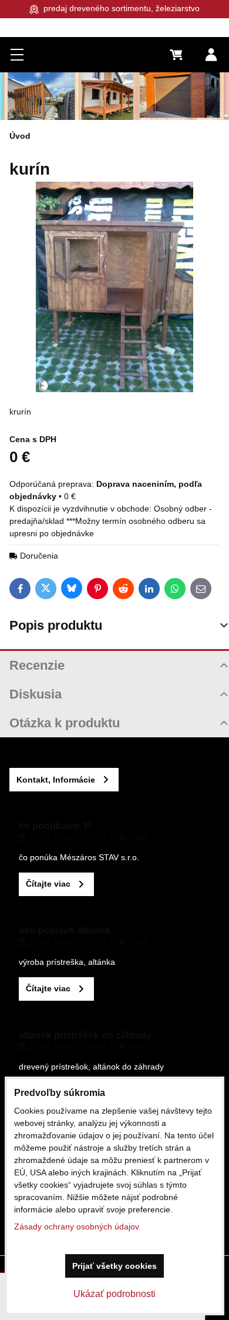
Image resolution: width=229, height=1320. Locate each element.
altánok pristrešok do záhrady (85, 1035)
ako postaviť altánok (64, 930)
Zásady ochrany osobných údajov (76, 1226)
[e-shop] (114, 96)
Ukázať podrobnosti (114, 1294)
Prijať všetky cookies (114, 1266)
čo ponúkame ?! (55, 826)
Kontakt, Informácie (55, 779)
